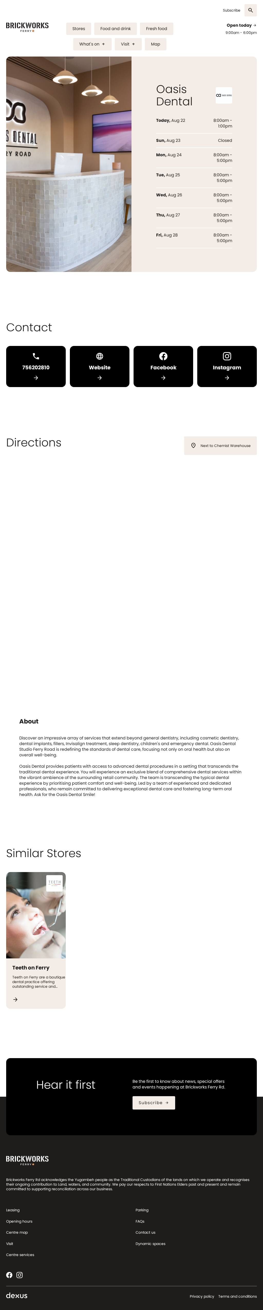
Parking (142, 1210)
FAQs (140, 1221)
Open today (242, 25)
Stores (78, 29)
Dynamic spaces (150, 1243)
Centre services (20, 1254)
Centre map (17, 1232)
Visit (128, 44)
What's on (92, 44)
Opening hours (19, 1221)
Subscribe (231, 10)
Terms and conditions (237, 1296)
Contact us (145, 1232)
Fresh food (156, 29)
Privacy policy (202, 1296)
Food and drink (115, 29)
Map (155, 44)
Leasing (13, 1210)
